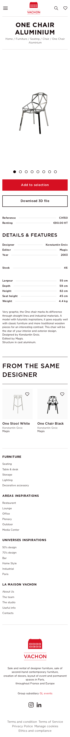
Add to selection (35, 185)
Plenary (7, 519)
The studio (8, 602)
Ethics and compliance (35, 730)
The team (8, 597)
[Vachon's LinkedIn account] (39, 705)
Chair (46, 38)
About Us (8, 591)
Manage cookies (46, 726)
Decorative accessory (15, 485)
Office (6, 513)
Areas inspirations (20, 496)
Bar (4, 558)
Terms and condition (22, 721)
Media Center (10, 529)
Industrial (8, 568)
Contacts (7, 613)
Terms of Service (50, 721)
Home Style (9, 563)
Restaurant (9, 502)
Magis (64, 249)
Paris (5, 574)
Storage (7, 474)
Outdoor (7, 524)
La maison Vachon (19, 584)
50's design (9, 547)
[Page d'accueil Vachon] (33, 8)
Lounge (7, 508)
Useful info (9, 607)
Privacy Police (22, 726)
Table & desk (10, 469)
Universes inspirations (24, 540)
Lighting (7, 480)
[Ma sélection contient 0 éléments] (65, 8)
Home (9, 38)
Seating (35, 38)
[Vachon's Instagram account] (31, 705)
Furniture (21, 38)
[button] (14, 171)
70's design (9, 552)
